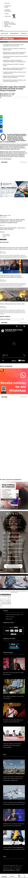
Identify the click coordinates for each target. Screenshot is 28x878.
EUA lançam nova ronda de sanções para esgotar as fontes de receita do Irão (13, 824)
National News (6, 235)
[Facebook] (14, 119)
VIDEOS (7, 13)
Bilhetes (14, 361)
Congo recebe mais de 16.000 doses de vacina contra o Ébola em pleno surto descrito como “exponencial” (13, 778)
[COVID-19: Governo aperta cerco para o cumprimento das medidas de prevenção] (14, 273)
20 (5, 602)
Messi (20, 868)
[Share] (14, 131)
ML (24, 876)
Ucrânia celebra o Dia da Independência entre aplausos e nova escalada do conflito (14, 848)
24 (0, 603)
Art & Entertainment (10, 865)
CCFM (10, 867)
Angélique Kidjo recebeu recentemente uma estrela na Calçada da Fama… (14, 80)
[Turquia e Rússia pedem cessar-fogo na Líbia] (14, 301)
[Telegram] (14, 124)
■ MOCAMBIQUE (14, 33)
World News (11, 870)
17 (0, 602)
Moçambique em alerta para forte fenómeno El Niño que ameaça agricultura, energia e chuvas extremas (14, 248)
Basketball (5, 867)
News (4, 236)
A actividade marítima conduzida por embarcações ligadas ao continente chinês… (14, 61)
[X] (14, 126)
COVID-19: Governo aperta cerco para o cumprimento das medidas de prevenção (11, 276)
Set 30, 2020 (3, 281)
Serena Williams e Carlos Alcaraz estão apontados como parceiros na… (13, 45)
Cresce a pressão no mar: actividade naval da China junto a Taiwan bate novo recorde (14, 803)
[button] (12, 875)
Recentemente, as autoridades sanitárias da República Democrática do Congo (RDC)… (14, 53)
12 (4, 600)
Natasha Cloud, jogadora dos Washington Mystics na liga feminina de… (14, 76)
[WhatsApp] (14, 116)
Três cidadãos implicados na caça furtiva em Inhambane (13, 697)
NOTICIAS (6, 21)
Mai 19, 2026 (3, 253)
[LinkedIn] (14, 121)
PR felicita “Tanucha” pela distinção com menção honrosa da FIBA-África (13, 720)
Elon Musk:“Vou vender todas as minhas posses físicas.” (13, 673)
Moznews (2, 251)
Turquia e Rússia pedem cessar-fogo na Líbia (12, 304)
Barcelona (20, 865)
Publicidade (4, 876)
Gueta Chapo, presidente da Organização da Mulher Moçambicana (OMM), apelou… (14, 69)
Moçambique (6, 234)
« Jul (1, 606)
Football (12, 868)
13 (5, 600)
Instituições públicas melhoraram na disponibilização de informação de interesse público (12, 745)
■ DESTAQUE (4, 33)
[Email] (14, 129)
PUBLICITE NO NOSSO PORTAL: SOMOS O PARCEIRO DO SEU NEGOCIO (14, 591)
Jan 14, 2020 (3, 307)
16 (10, 600)
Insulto (16, 868)
